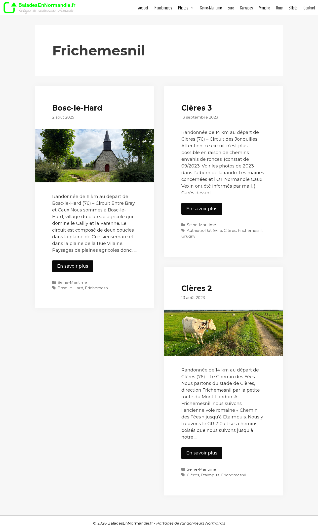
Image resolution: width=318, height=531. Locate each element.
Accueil (143, 8)
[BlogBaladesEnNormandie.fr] (40, 7)
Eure (231, 8)
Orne (279, 8)
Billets (293, 8)
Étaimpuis (210, 475)
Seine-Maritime (211, 8)
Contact (309, 8)
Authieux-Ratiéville (204, 230)
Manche (264, 8)
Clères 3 (196, 108)
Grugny (188, 236)
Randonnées (163, 8)
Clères (230, 230)
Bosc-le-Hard (77, 108)
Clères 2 (196, 288)
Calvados (246, 8)
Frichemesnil (97, 288)
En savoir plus (75, 267)
